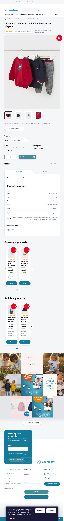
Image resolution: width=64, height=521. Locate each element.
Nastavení (12, 518)
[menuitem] (9, 14)
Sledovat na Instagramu (33, 422)
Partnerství (30, 2)
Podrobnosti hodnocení (26, 31)
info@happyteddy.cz (52, 474)
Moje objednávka (8, 488)
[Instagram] (48, 478)
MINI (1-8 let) (14, 230)
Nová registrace (36, 496)
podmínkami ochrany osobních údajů (17, 454)
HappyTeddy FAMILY (9, 2)
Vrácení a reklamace (21, 2)
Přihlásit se (36, 491)
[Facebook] (45, 478)
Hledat (39, 10)
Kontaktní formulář (52, 483)
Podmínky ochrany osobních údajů (12, 483)
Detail (11, 283)
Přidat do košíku (25, 157)
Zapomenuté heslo (32, 501)
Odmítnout (40, 510)
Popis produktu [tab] (18, 171)
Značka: (39, 32)
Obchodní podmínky (9, 481)
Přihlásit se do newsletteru (16, 459)
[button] (17, 290)
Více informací (28, 514)
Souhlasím (51, 510)
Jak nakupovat (8, 486)
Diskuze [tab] (45, 171)
